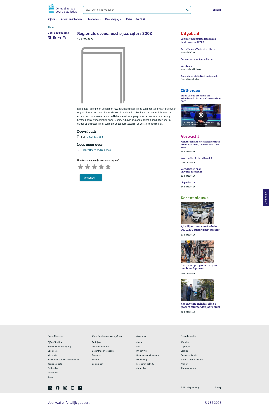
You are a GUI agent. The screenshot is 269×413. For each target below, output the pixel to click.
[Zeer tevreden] (108, 166)
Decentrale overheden (103, 351)
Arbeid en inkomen (71, 19)
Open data (52, 351)
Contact (140, 342)
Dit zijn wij (141, 351)
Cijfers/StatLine (55, 342)
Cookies (184, 351)
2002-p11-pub (95, 137)
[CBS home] (62, 8)
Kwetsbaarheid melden (192, 360)
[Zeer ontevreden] (80, 166)
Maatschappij (112, 19)
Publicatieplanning (190, 388)
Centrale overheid (100, 347)
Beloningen (97, 364)
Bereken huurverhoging (59, 347)
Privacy (95, 360)
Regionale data (55, 364)
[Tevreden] (101, 166)
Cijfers (51, 19)
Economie (93, 19)
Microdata (52, 355)
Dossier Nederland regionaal (96, 150)
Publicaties (53, 368)
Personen (96, 355)
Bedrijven (96, 342)
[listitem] (49, 38)
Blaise (50, 377)
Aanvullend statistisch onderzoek (63, 360)
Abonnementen (188, 368)
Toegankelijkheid (189, 355)
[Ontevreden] (87, 166)
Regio (128, 19)
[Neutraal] (94, 166)
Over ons (140, 19)
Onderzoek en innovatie (147, 355)
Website (185, 342)
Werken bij (141, 360)
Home (51, 27)
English (217, 10)
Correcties (141, 368)
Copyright (185, 347)
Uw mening (266, 197)
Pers (138, 347)
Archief (184, 364)
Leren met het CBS (145, 364)
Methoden (53, 373)
